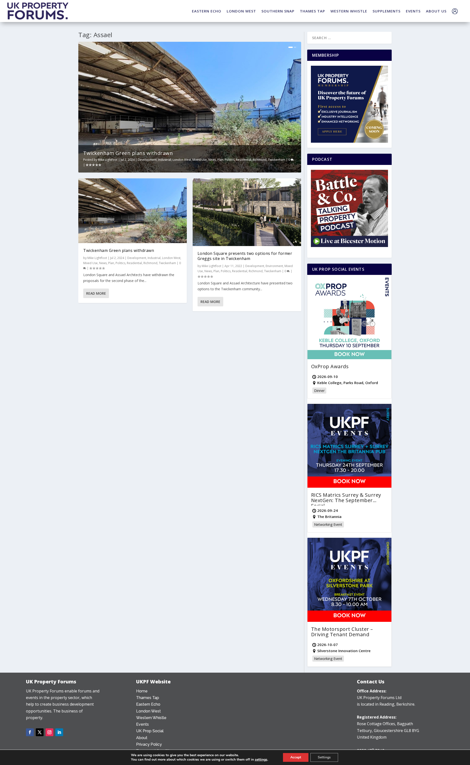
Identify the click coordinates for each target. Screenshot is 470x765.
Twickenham (276, 160)
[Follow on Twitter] (40, 732)
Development (147, 160)
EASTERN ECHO (206, 11)
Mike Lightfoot (108, 160)
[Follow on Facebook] (30, 732)
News (212, 160)
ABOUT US (436, 11)
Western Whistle (151, 717)
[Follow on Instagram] (49, 732)
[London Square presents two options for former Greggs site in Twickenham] (247, 212)
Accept (295, 757)
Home (142, 691)
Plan (220, 160)
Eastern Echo (148, 704)
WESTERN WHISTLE (348, 11)
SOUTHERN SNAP (277, 11)
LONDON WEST (241, 11)
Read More (96, 293)
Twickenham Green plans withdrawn (128, 153)
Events (142, 724)
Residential (243, 160)
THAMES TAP (312, 11)
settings (261, 759)
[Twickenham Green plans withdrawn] (132, 210)
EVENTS (413, 11)
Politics (230, 160)
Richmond (260, 160)
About (141, 737)
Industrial (164, 160)
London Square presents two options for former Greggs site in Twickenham (245, 256)
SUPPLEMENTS (386, 11)
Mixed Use (199, 160)
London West (182, 160)
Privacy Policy (149, 744)
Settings (324, 757)
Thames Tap (147, 697)
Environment (274, 266)
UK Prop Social (150, 731)
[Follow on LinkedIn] (59, 732)
